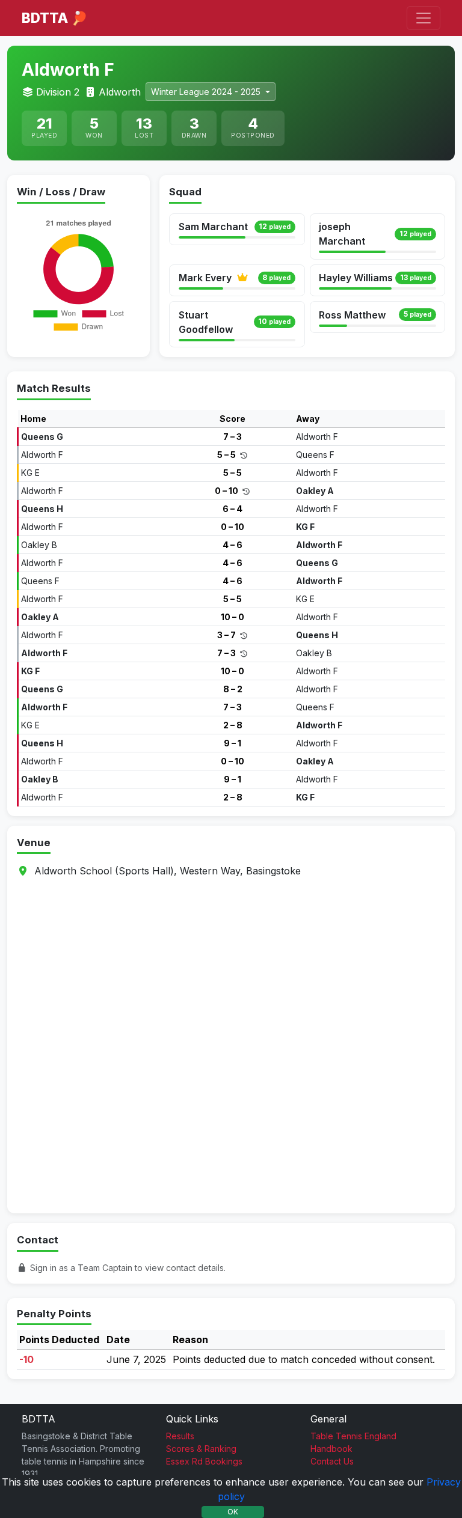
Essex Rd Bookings (204, 1461)
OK (232, 1511)
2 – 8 (232, 725)
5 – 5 (227, 455)
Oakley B (39, 545)
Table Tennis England (353, 1436)
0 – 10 (227, 491)
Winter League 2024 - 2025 (207, 92)
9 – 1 (232, 743)
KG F (305, 527)
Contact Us (332, 1461)
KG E (30, 473)
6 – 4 (232, 509)
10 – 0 (232, 617)
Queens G (42, 436)
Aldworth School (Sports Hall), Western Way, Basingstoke (167, 871)
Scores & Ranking (201, 1448)
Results (180, 1436)
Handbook (331, 1448)
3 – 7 (227, 635)
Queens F (315, 455)
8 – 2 (232, 689)
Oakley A (315, 491)
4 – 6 (232, 545)
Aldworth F (317, 436)
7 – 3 (232, 436)
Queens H (42, 509)
